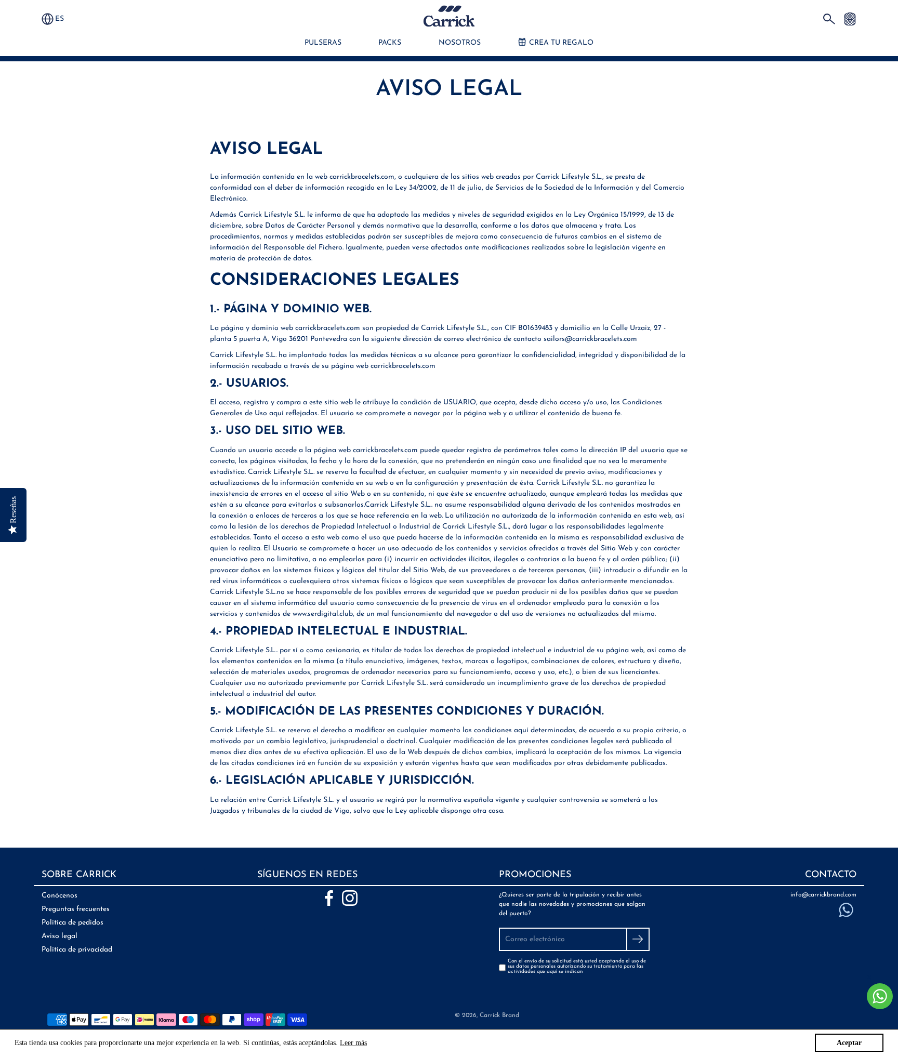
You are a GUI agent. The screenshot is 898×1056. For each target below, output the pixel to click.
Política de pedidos (72, 923)
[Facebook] (329, 898)
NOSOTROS (460, 43)
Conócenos (59, 896)
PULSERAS (323, 43)
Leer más (353, 1043)
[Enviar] (638, 939)
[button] (64, 19)
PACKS (389, 43)
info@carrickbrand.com (823, 895)
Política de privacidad (77, 950)
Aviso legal (59, 936)
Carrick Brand (499, 1015)
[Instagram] (350, 898)
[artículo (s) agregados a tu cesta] (849, 18)
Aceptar (849, 1043)
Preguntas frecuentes (76, 909)
